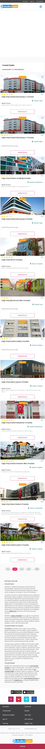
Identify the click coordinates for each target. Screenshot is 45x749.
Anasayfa (6, 706)
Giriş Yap (25, 1)
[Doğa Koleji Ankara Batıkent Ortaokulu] (22, 499)
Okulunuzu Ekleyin (9, 715)
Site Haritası (29, 719)
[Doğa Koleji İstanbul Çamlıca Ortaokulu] (22, 540)
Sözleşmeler (7, 711)
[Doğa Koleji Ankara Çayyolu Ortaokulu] (22, 377)
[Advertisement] (22, 34)
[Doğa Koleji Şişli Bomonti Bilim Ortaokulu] (22, 296)
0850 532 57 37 (14, 729)
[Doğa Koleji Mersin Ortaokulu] (22, 255)
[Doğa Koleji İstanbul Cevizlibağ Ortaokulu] (22, 173)
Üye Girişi (28, 715)
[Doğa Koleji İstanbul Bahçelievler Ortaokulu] (22, 418)
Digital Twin (29, 723)
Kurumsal (28, 706)
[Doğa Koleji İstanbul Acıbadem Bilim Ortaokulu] (22, 459)
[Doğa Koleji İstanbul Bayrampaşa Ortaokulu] (22, 214)
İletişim (27, 711)
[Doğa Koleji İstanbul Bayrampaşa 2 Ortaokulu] (22, 92)
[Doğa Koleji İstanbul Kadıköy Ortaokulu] (22, 336)
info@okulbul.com (30, 729)
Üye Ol (32, 1)
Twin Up (5, 723)
